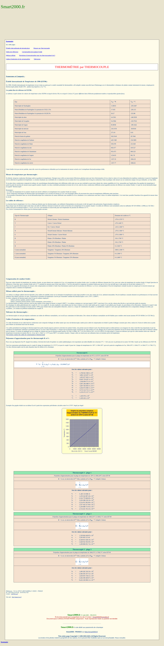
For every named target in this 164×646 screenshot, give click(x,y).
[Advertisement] (82, 25)
